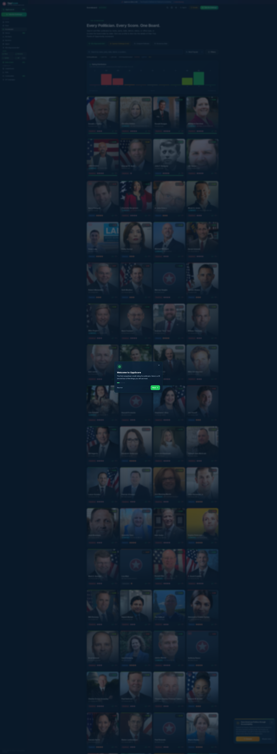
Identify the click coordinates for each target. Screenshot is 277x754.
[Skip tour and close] (159, 365)
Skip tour (120, 387)
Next (154, 387)
